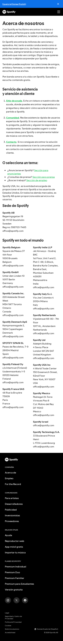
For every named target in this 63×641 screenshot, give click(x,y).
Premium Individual (15, 566)
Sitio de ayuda (14, 100)
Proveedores (12, 521)
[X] (16, 600)
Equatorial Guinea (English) (14, 4)
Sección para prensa (43, 177)
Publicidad (11, 509)
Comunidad (12, 117)
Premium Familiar (14, 578)
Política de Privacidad (13, 622)
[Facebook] (25, 600)
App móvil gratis (14, 546)
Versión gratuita (14, 589)
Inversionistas (12, 515)
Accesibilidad (10, 632)
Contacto (11, 141)
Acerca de (10, 472)
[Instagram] (8, 600)
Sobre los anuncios (12, 629)
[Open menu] (59, 12)
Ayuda (8, 535)
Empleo (9, 478)
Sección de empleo (36, 180)
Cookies (8, 626)
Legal (7, 613)
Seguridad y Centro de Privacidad (13, 617)
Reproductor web (14, 541)
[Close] (58, 4)
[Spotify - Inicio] (9, 12)
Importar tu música (15, 552)
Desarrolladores (14, 504)
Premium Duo (12, 572)
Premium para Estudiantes (19, 583)
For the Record (13, 484)
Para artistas (12, 498)
